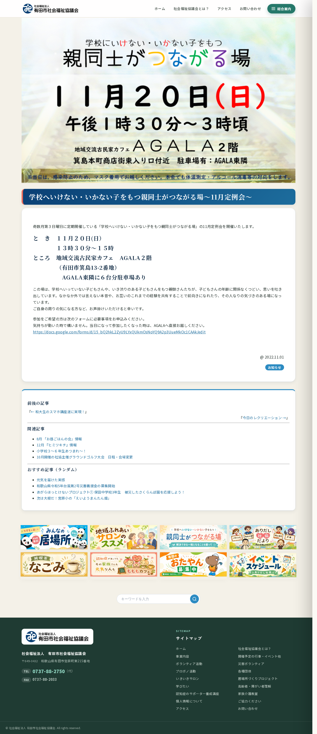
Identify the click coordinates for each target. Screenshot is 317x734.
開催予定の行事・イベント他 (259, 656)
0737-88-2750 (48, 671)
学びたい (182, 686)
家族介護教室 (248, 693)
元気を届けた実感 (51, 479)
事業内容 (182, 656)
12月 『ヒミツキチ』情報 (57, 444)
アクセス (224, 8)
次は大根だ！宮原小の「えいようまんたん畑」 (74, 498)
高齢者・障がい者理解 (254, 686)
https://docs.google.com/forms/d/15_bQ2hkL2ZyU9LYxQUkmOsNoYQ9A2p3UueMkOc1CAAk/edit (119, 332)
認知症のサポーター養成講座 (197, 693)
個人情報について (189, 701)
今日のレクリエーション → (264, 417)
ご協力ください (249, 701)
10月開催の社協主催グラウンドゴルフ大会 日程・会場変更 (85, 456)
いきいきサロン (187, 678)
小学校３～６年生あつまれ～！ (61, 450)
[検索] (194, 598)
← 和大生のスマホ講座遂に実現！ (58, 411)
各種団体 (244, 671)
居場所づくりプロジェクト (258, 678)
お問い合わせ (250, 8)
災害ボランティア (251, 663)
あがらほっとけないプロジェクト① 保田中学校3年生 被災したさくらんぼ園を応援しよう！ (111, 492)
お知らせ (274, 367)
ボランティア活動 (189, 663)
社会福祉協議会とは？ (191, 8)
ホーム (160, 8)
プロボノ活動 (186, 671)
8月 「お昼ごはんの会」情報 (59, 438)
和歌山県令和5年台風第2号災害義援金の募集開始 (76, 485)
